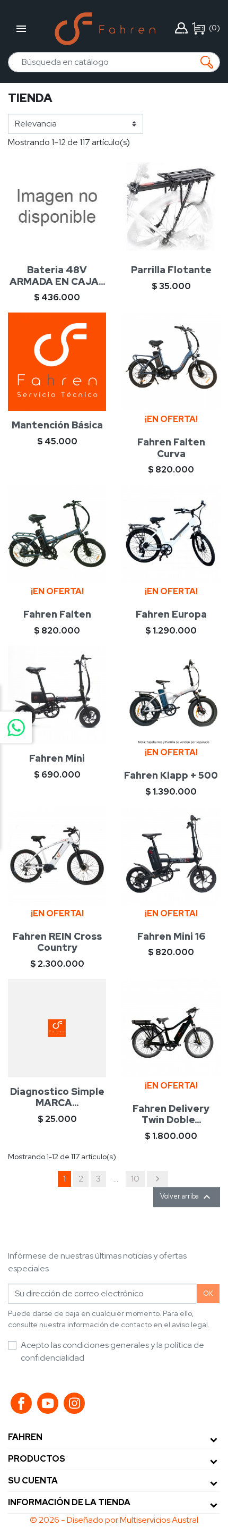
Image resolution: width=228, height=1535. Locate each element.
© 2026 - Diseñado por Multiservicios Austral (114, 1519)
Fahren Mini (57, 758)
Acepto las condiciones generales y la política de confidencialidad (112, 1351)
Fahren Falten (57, 614)
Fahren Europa (171, 614)
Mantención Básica (57, 425)
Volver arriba (186, 1197)
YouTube (47, 1403)
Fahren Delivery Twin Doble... (171, 1114)
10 (135, 1178)
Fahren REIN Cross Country (57, 942)
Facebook (21, 1403)
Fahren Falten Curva (171, 448)
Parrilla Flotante (171, 270)
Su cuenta (33, 1480)
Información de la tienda (69, 1502)
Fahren (25, 1437)
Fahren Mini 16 (171, 936)
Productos (36, 1458)
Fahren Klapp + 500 (171, 775)
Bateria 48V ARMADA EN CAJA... (57, 276)
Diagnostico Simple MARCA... (57, 1097)
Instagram (74, 1403)
